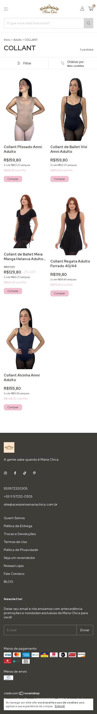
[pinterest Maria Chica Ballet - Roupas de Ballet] (34, 473)
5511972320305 (16, 488)
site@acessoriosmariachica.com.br (30, 504)
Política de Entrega (18, 526)
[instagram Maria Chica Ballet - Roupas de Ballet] (5, 473)
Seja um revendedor (19, 558)
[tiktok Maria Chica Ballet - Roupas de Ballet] (24, 473)
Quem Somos (14, 518)
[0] (90, 9)
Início (7, 40)
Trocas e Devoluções (20, 534)
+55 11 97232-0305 (18, 496)
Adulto (17, 40)
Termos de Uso (15, 542)
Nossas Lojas (14, 566)
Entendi (60, 706)
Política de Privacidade (21, 550)
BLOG (8, 581)
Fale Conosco (14, 574)
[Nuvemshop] (22, 694)
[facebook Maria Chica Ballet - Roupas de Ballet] (15, 473)
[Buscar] (88, 23)
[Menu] (6, 9)
